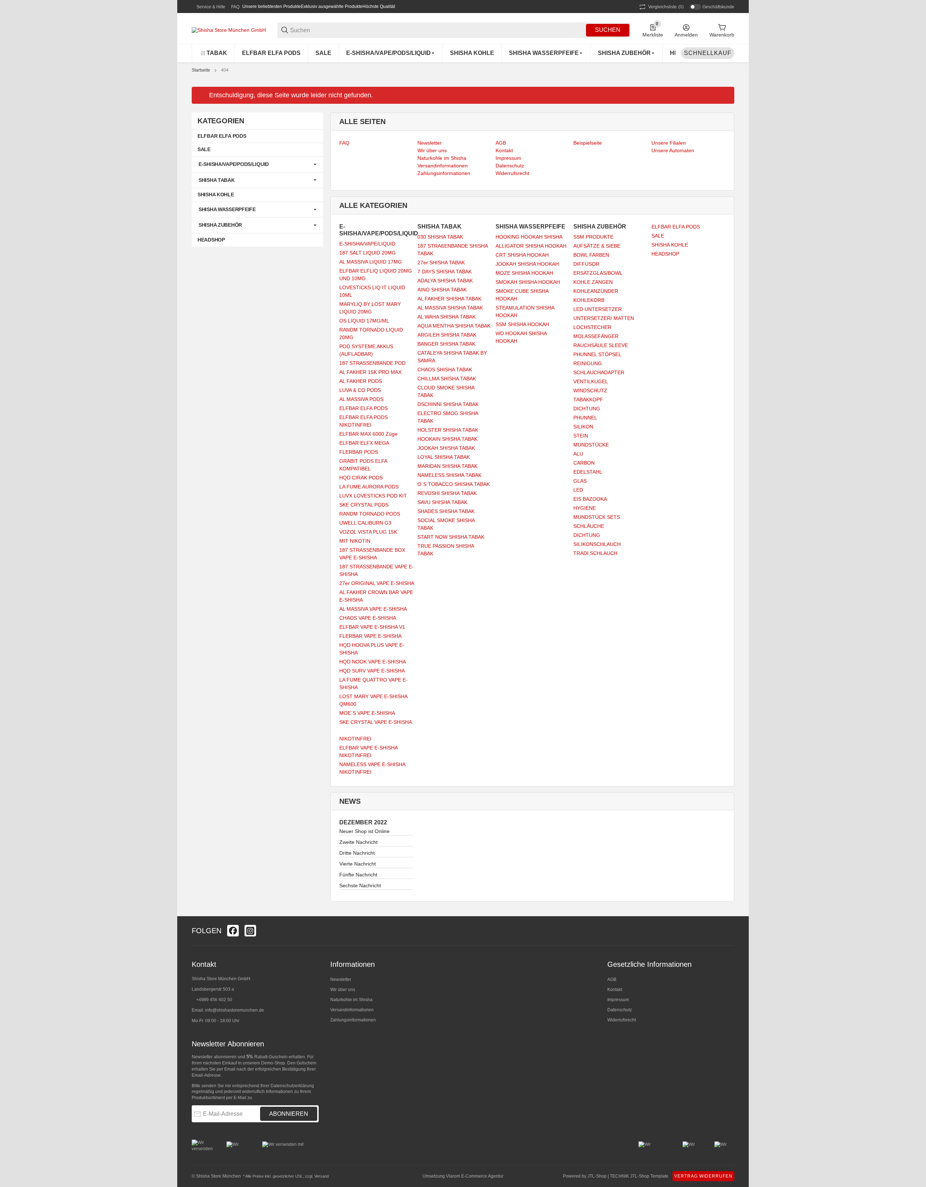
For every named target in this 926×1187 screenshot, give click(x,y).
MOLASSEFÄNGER (596, 336)
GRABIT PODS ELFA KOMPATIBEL (363, 464)
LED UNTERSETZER (597, 309)
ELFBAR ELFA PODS (363, 408)
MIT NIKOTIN (354, 541)
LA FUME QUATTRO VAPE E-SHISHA (373, 683)
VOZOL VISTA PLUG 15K (368, 532)
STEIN (580, 436)
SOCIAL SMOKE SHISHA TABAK (446, 524)
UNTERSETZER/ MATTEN (603, 318)
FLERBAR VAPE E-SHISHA (370, 636)
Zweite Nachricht (358, 842)
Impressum (618, 999)
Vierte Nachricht (357, 864)
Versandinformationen (352, 1009)
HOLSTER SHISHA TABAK (447, 430)
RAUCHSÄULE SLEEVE (600, 345)
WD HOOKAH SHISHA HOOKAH (521, 337)
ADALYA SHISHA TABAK (445, 280)
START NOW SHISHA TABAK (450, 537)
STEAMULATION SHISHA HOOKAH (525, 311)
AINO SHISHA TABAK (442, 290)
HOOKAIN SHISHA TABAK (447, 439)
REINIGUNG (587, 363)
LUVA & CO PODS (360, 390)
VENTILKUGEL (590, 381)
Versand (321, 1176)
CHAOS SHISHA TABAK (444, 369)
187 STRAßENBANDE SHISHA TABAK (452, 249)
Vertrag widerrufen (703, 1176)
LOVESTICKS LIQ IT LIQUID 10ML (372, 291)
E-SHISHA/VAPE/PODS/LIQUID (234, 164)
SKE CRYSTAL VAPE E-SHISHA (375, 722)
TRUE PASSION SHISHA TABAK (445, 549)
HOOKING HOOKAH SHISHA (529, 237)
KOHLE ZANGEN (593, 282)
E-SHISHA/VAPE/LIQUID (367, 244)
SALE (657, 236)
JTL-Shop (597, 1176)
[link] (257, 164)
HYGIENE (584, 508)
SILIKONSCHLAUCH (597, 544)
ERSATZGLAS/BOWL (598, 273)
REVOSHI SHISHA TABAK (447, 493)
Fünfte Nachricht (358, 875)
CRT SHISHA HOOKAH (522, 255)
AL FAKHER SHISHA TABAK (449, 299)
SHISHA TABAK (217, 180)
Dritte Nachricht (357, 853)
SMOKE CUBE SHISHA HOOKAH (522, 295)
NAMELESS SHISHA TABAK (449, 475)
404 (225, 70)
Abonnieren (288, 1114)
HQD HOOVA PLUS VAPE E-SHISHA (371, 649)
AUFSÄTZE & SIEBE (596, 246)
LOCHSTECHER (592, 327)
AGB (611, 979)
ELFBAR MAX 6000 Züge (368, 434)
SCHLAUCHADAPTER (598, 372)
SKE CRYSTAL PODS (363, 505)
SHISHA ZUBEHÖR (220, 225)
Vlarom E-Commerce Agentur (475, 1176)
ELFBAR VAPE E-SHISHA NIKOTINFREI (368, 751)
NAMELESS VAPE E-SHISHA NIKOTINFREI (372, 768)
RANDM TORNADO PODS (369, 514)
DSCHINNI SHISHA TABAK (448, 404)
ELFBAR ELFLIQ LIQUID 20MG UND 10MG (375, 274)
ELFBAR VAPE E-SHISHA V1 (372, 627)
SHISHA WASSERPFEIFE (227, 209)
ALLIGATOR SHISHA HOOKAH (531, 246)
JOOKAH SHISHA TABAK (446, 448)
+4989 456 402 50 (214, 999)
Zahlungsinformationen (353, 1019)
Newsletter (340, 979)
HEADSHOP (665, 254)
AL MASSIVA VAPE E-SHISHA (373, 609)
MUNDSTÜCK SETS (596, 517)
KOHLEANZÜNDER (595, 291)
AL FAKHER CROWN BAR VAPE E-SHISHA (376, 596)
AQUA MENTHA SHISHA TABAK (453, 326)
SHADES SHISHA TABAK (446, 511)
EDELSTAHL (587, 472)
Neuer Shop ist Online (364, 831)
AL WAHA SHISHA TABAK (446, 317)
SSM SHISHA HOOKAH (522, 324)
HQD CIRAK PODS (361, 478)
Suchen (607, 30)
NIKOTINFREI (355, 739)
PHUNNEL (585, 417)
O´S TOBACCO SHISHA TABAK (453, 484)
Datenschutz (619, 1009)
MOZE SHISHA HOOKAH (524, 273)
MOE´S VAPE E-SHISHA (367, 713)
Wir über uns (342, 989)
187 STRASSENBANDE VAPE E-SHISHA (376, 570)
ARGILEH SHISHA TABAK (446, 335)
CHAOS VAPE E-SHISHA (367, 618)
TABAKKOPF (588, 399)
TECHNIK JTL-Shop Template (639, 1176)
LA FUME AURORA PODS (369, 487)
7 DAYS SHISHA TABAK (444, 271)
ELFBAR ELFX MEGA (364, 443)
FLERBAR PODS (358, 452)
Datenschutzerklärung (292, 1085)
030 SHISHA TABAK (440, 237)
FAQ (235, 6)
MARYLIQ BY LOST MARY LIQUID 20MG (370, 308)
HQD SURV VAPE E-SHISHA (372, 671)
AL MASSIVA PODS (361, 399)
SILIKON (583, 427)
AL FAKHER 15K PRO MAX (370, 372)
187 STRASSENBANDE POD (372, 363)
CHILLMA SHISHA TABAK (446, 378)
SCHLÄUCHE (588, 526)
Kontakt (614, 989)
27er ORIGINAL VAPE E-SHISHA (376, 583)
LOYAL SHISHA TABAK (443, 457)
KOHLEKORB (588, 300)
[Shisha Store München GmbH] (229, 30)
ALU (578, 454)
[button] (728, 930)
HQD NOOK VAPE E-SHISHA (372, 662)
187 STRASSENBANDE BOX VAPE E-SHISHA (372, 553)
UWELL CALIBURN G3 (365, 523)
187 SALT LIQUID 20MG (367, 253)
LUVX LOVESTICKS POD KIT (373, 496)
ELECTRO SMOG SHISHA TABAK (447, 417)
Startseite (201, 70)
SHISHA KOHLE (669, 245)
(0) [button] (666, 6)
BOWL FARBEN (591, 255)
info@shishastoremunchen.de (234, 1010)
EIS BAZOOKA (590, 499)
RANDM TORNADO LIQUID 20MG (371, 333)
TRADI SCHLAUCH (595, 553)
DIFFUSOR (586, 264)
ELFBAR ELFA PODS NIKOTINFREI (363, 421)
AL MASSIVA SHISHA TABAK (450, 308)
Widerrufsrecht (621, 1019)
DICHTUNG (586, 408)
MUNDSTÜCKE (591, 445)
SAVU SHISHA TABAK (442, 502)
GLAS (580, 481)
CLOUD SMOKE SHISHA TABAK (445, 391)
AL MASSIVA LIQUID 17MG (370, 262)
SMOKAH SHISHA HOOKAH (528, 282)
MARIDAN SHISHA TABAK (447, 466)
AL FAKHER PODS (360, 381)
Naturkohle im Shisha (351, 999)
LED (578, 490)
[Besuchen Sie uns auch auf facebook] (233, 930)
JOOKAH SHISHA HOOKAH (527, 264)
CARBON (584, 463)
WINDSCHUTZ (590, 390)
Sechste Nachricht (360, 885)
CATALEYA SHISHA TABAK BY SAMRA (452, 356)
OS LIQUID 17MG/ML (364, 321)
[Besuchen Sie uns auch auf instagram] (250, 930)
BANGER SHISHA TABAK (446, 344)
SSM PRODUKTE (593, 237)
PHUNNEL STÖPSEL (597, 354)
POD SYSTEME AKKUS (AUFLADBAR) (366, 350)
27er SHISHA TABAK (441, 262)
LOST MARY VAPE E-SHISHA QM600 (373, 700)
